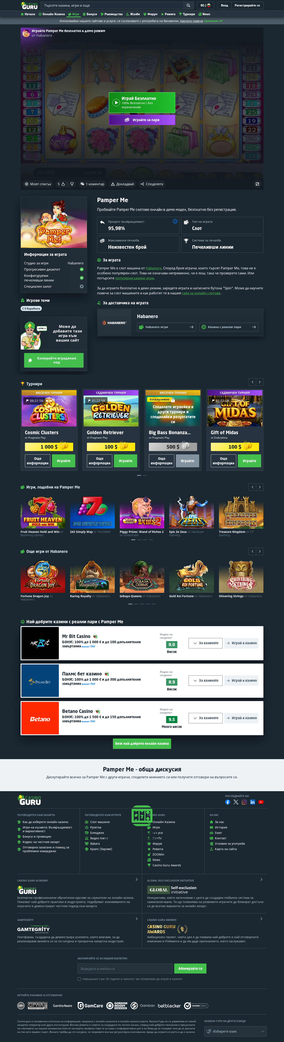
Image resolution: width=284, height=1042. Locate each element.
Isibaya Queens (140, 596)
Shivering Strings (240, 596)
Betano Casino (78, 711)
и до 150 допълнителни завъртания (101, 719)
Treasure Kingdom (236, 533)
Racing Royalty (90, 596)
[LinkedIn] (252, 802)
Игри (75, 14)
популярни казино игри (134, 278)
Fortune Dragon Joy (37, 597)
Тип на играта (202, 222)
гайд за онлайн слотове (201, 293)
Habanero (154, 268)
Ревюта (170, 14)
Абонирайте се (190, 968)
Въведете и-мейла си (93, 965)
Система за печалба (206, 240)
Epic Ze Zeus (186, 533)
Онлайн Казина (54, 14)
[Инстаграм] (244, 802)
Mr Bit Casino (77, 636)
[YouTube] (260, 802)
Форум (152, 14)
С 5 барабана (31, 308)
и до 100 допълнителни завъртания (101, 644)
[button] (152, 184)
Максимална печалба (123, 240)
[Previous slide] (252, 382)
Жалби (135, 14)
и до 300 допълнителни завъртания (101, 681)
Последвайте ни (237, 796)
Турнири (189, 14)
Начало (30, 14)
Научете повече (191, 21)
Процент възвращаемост (126, 222)
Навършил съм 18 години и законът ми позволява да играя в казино (132, 979)
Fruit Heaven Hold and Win (42, 533)
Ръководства (114, 14)
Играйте (63, 461)
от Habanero (42, 35)
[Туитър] (235, 802)
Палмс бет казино (82, 674)
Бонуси (92, 14)
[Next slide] (259, 382)
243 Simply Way (90, 531)
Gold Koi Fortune (190, 596)
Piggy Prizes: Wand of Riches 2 (142, 533)
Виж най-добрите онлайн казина (142, 743)
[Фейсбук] (227, 802)
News (206, 14)
